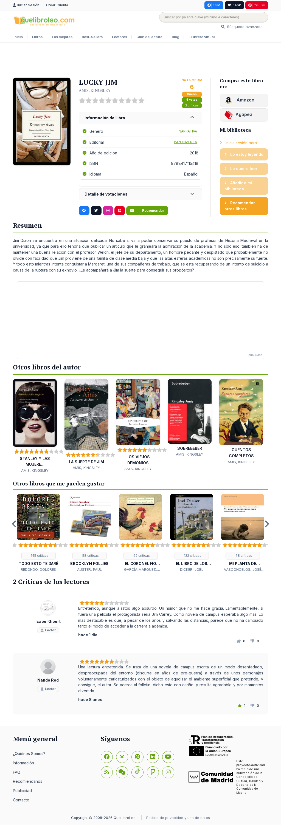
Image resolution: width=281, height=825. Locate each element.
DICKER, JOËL (191, 569)
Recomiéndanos (27, 781)
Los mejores (62, 37)
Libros (37, 37)
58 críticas (90, 555)
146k (237, 5)
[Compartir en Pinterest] (119, 210)
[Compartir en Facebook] (84, 210)
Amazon (244, 100)
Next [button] (266, 524)
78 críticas (243, 555)
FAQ (16, 772)
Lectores (119, 37)
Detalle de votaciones (106, 194)
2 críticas (191, 105)
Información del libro (105, 117)
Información (23, 763)
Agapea (243, 114)
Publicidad (22, 790)
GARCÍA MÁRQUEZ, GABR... (140, 569)
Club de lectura (149, 37)
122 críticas (192, 555)
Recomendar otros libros (239, 205)
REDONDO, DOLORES (38, 569)
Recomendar (152, 210)
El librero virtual (202, 37)
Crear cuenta (57, 5)
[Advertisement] (140, 61)
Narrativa (188, 131)
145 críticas (39, 555)
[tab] (140, 118)
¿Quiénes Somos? (29, 753)
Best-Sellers (92, 37)
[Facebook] (107, 757)
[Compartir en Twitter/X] (96, 210)
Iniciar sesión (28, 5)
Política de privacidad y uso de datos (178, 817)
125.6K (259, 5)
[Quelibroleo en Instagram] (108, 210)
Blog (175, 37)
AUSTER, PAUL (89, 569)
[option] (38, 533)
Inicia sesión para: (241, 142)
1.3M (216, 5)
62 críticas (141, 555)
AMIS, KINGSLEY (95, 90)
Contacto (21, 800)
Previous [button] (14, 524)
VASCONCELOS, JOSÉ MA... (242, 569)
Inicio (18, 37)
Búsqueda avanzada (244, 26)
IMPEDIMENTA (185, 142)
